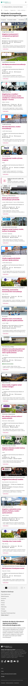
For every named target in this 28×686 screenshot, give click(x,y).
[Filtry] (26, 20)
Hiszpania (3, 598)
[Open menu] (26, 2)
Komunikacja (21, 19)
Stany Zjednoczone (5, 594)
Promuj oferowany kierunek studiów (8, 673)
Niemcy (3, 604)
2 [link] (8, 587)
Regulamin (3, 682)
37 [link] (21, 587)
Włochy (3, 600)
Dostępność (16, 682)
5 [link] (16, 587)
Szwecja (3, 609)
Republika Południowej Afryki (8, 613)
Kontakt (2, 676)
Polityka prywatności (9, 682)
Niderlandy (3, 607)
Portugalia (3, 611)
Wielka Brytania (5, 596)
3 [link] (11, 587)
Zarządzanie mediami (11, 19)
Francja (3, 602)
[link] (24, 587)
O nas (2, 671)
